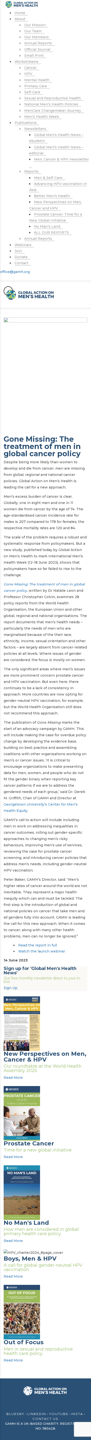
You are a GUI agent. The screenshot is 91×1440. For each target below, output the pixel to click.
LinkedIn (36, 1414)
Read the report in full (37, 945)
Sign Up (10, 988)
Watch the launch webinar (41, 951)
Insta (77, 1414)
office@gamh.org (15, 272)
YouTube (58, 1414)
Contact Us (45, 1419)
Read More (13, 1077)
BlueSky (15, 1414)
